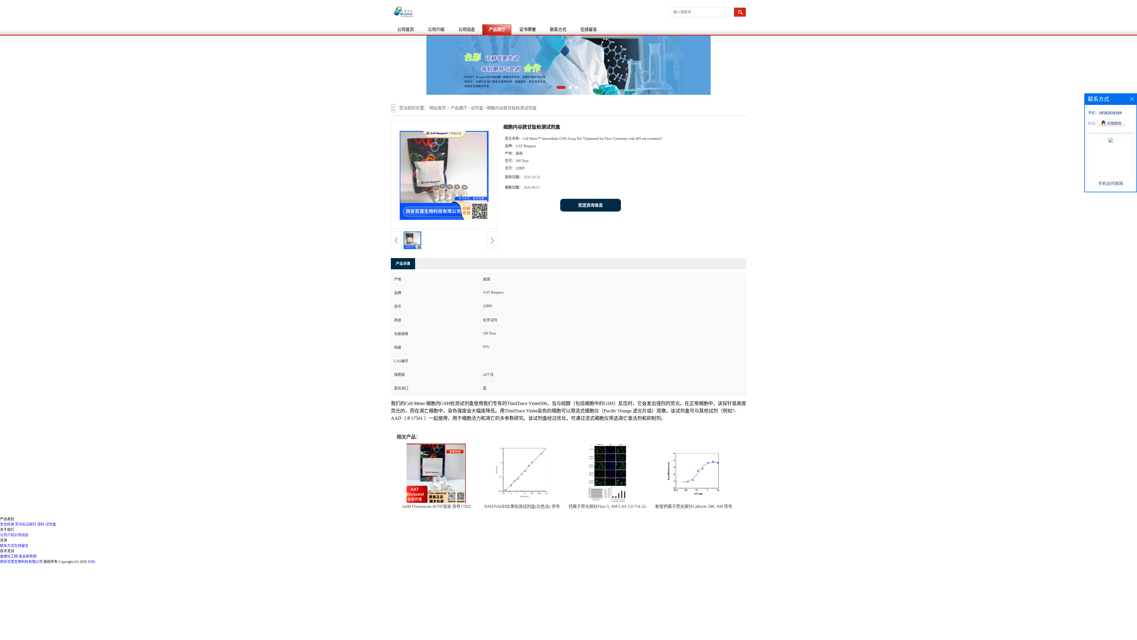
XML (92, 562)
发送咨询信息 (590, 205)
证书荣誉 (527, 29)
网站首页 (437, 108)
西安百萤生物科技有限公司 (21, 562)
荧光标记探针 (25, 524)
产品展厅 (497, 29)
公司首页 (405, 29)
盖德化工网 (9, 556)
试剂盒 (477, 108)
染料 (40, 524)
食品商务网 (27, 556)
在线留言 (588, 29)
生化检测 (7, 524)
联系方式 (558, 29)
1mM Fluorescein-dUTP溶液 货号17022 (436, 506)
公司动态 (466, 29)
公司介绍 (436, 29)
